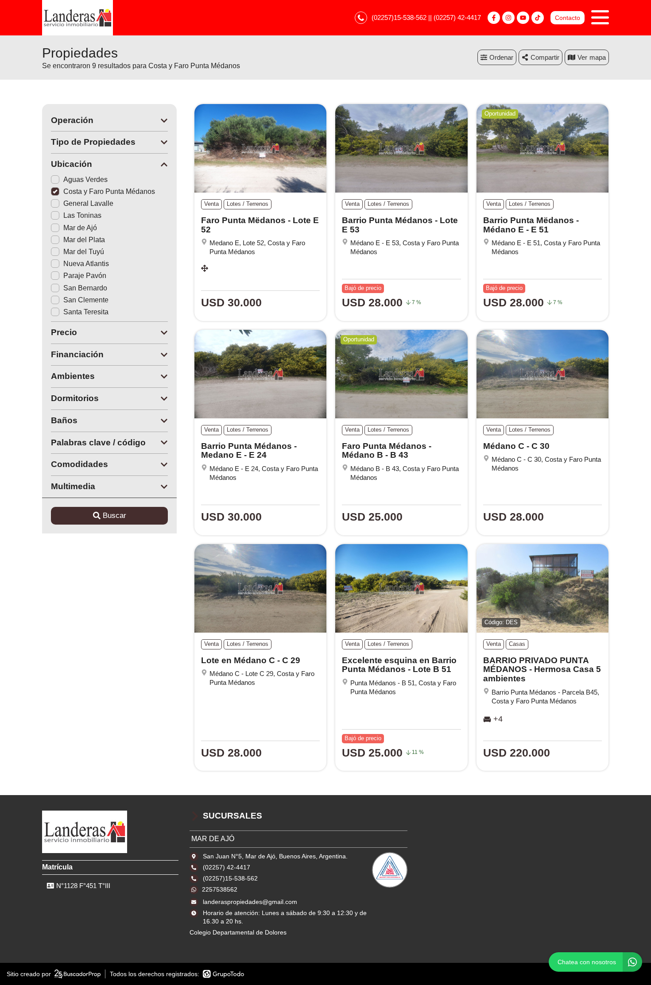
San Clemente (85, 300)
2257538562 (219, 889)
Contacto (567, 17)
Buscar (114, 515)
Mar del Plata (84, 239)
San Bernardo (85, 288)
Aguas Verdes (85, 179)
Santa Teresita (85, 312)
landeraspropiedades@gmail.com (250, 901)
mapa (597, 57)
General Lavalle (88, 203)
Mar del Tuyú (83, 251)
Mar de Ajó (80, 228)
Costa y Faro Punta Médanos (109, 191)
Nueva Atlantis (86, 263)
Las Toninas (82, 215)
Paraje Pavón (84, 275)
